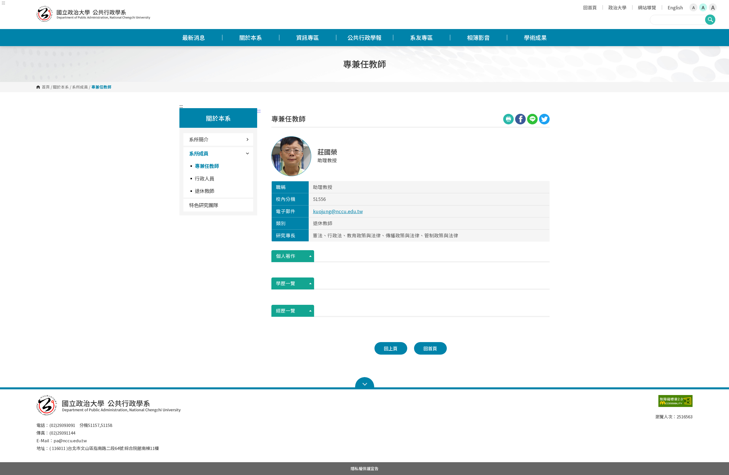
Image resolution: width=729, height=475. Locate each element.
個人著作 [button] (285, 255)
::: (3, 2)
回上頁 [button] (391, 348)
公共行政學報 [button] (364, 37)
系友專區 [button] (421, 37)
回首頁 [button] (430, 348)
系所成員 (80, 87)
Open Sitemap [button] (364, 382)
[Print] (508, 119)
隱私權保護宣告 (364, 468)
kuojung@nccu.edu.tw (338, 211)
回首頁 (590, 7)
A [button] (693, 7)
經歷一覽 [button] (285, 310)
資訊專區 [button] (307, 37)
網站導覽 (647, 7)
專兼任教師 (207, 165)
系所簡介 (198, 139)
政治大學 (617, 7)
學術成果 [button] (535, 37)
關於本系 (61, 87)
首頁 (46, 87)
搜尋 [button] (710, 20)
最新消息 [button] (193, 37)
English (675, 7)
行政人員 (204, 178)
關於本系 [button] (250, 37)
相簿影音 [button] (478, 37)
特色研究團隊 (203, 205)
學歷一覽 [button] (285, 283)
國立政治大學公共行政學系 (42, 10)
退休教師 (204, 190)
